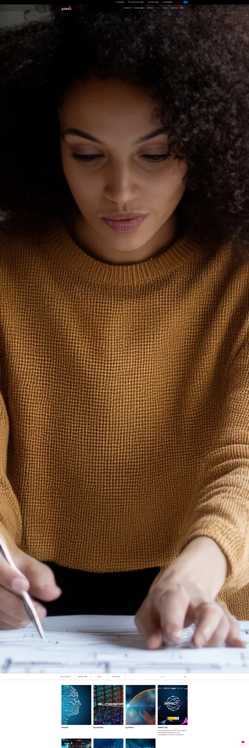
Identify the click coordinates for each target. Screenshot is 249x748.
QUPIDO (130, 727)
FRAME (64, 727)
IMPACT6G (163, 727)
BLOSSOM (98, 727)
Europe (178, 2)
